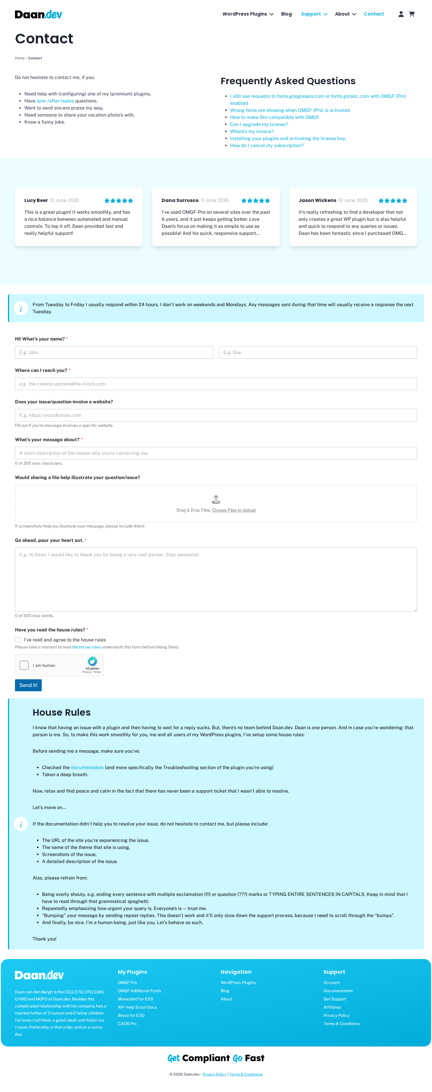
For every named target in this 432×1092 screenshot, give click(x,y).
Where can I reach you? (42, 370)
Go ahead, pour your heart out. (50, 540)
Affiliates (332, 1007)
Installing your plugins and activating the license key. (288, 138)
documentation (87, 767)
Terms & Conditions (342, 1023)
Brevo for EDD (131, 1015)
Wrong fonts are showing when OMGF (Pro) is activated (290, 110)
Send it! (28, 685)
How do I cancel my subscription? (267, 145)
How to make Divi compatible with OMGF (274, 117)
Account (332, 982)
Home (20, 58)
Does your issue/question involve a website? (64, 402)
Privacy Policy (337, 1015)
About (226, 999)
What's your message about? (49, 439)
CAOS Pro (127, 1023)
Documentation (338, 990)
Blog (286, 14)
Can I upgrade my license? (259, 124)
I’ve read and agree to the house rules (65, 640)
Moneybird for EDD (135, 999)
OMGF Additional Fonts (139, 990)
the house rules (86, 647)
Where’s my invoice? (252, 131)
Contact (374, 14)
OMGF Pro (127, 982)
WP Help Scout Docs (137, 1007)
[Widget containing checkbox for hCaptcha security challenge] (59, 665)
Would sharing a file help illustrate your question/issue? (77, 477)
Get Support (335, 999)
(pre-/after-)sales (55, 101)
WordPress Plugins (238, 982)
